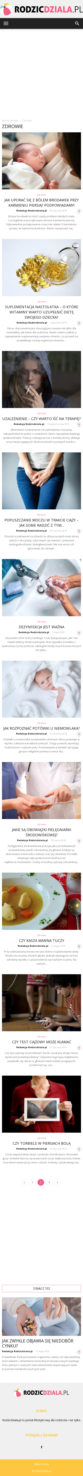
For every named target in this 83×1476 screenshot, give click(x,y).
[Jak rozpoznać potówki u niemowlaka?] (41, 689)
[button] (77, 23)
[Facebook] (41, 1447)
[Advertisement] (41, 72)
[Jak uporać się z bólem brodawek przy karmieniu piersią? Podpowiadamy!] (41, 160)
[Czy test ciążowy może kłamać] (41, 1002)
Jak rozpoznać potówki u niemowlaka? (41, 728)
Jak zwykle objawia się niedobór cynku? (37, 1343)
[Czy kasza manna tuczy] (41, 901)
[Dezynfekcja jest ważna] (41, 587)
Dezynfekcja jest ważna (41, 626)
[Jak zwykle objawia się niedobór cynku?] (41, 1316)
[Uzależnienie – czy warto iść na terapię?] (41, 379)
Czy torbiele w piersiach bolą (42, 1143)
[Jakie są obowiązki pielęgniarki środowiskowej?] (41, 790)
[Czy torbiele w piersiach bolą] (41, 1104)
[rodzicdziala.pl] (41, 9)
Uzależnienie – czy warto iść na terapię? (41, 418)
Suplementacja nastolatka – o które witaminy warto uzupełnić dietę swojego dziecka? (41, 312)
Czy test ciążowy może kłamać (41, 1041)
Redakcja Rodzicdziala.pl (31, 210)
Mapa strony (41, 1464)
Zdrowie (41, 195)
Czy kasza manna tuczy (41, 940)
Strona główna (10, 120)
